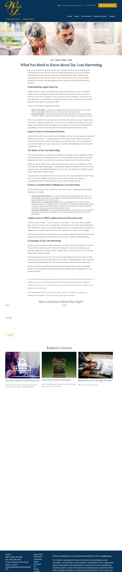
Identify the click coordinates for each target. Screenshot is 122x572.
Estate (36, 562)
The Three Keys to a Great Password (22, 380)
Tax (35, 567)
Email (64, 305)
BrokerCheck (106, 556)
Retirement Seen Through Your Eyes (95, 380)
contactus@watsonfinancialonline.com (71, 5)
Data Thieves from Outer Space (56, 380)
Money (36, 569)
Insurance (37, 564)
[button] (70, 16)
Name (7, 305)
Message (8, 318)
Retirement (38, 557)
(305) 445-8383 (91, 5)
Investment (38, 559)
